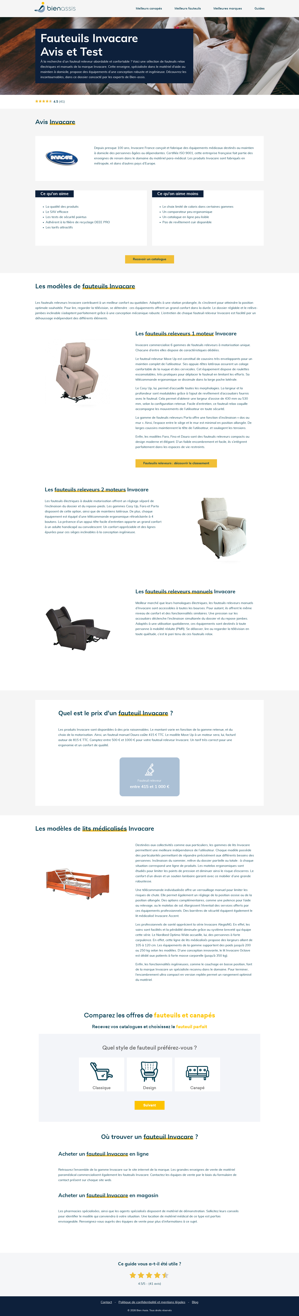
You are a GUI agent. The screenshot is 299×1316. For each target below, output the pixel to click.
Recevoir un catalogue (149, 259)
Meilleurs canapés (149, 8)
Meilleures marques (228, 8)
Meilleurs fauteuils (188, 8)
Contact (106, 1302)
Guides (260, 8)
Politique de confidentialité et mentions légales (152, 1302)
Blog (195, 1302)
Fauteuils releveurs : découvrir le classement (176, 463)
